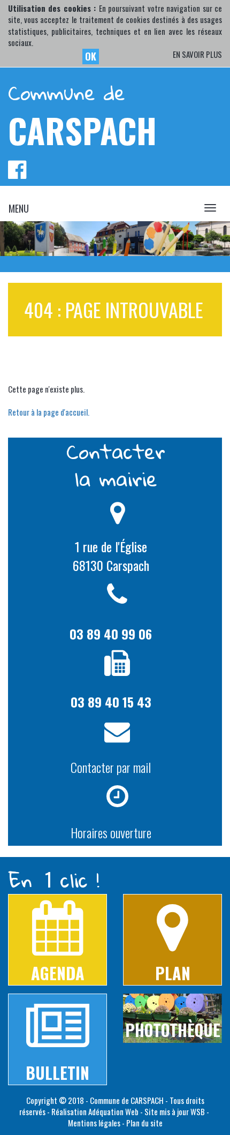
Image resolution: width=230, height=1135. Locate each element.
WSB (197, 1111)
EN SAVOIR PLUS (197, 54)
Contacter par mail (111, 767)
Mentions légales (94, 1123)
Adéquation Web (113, 1111)
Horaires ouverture (111, 832)
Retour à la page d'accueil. (48, 412)
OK (90, 56)
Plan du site (144, 1123)
